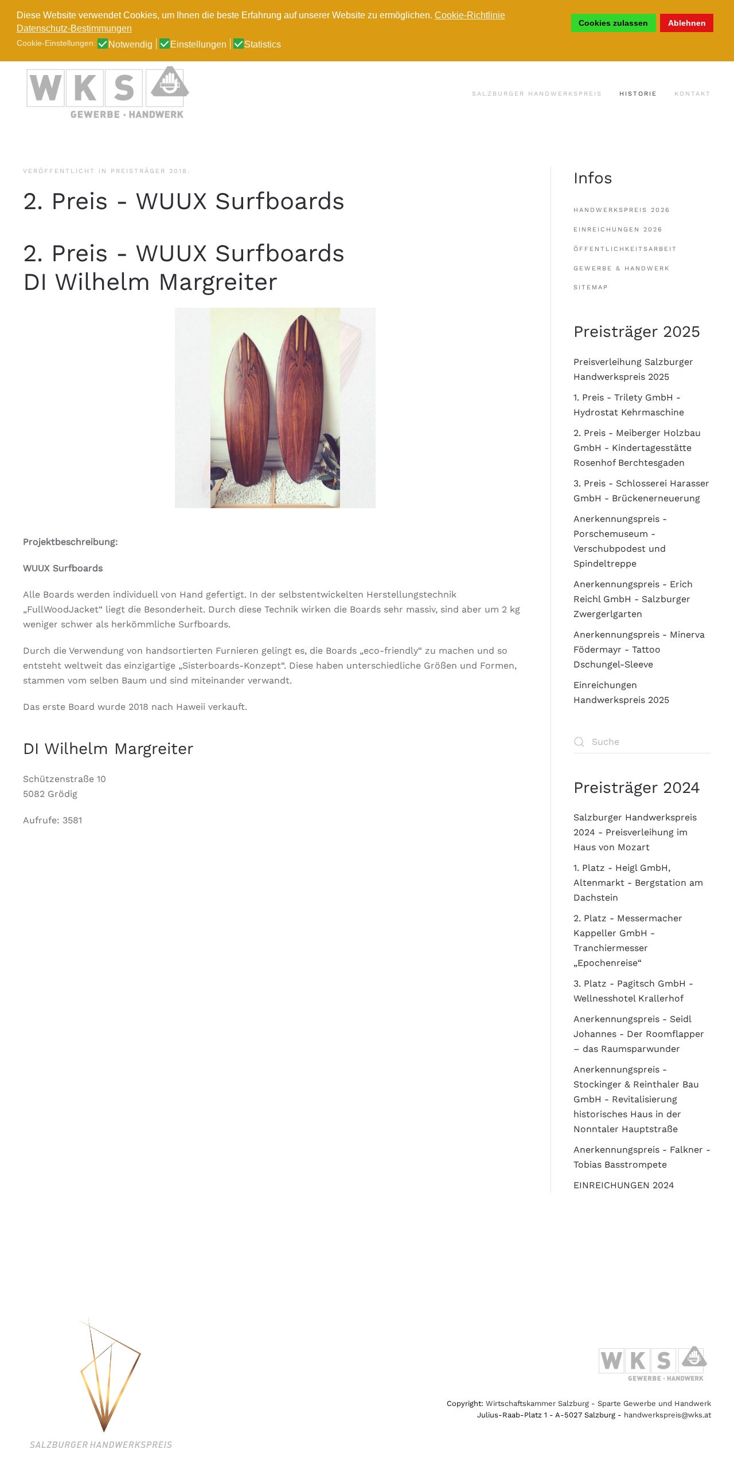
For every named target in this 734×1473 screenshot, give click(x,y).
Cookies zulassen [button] (613, 23)
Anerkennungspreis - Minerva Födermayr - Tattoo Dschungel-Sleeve (639, 649)
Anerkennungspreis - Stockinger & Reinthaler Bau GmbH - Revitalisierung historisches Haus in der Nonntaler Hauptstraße (636, 1099)
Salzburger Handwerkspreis (537, 93)
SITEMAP (590, 287)
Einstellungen (198, 44)
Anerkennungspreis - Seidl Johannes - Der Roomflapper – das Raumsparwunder (638, 1034)
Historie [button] (638, 93)
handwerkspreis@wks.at (667, 1415)
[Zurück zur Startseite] (109, 94)
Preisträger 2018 (149, 171)
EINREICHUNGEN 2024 (623, 1185)
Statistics (262, 44)
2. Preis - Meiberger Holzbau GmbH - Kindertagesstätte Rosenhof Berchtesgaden (637, 447)
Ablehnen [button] (687, 23)
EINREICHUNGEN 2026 (618, 229)
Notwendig (130, 44)
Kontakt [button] (692, 93)
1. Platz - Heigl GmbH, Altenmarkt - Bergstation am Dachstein (638, 882)
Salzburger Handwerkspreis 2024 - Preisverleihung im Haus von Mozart (635, 832)
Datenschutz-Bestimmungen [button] (74, 28)
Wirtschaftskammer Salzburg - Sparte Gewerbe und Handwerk (598, 1403)
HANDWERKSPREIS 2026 (621, 210)
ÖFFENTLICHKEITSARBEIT (625, 249)
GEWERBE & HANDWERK (621, 268)
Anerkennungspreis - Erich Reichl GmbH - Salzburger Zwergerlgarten (633, 599)
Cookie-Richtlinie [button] (470, 15)
